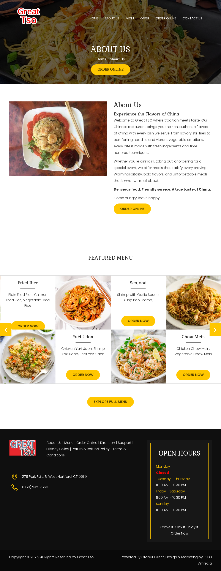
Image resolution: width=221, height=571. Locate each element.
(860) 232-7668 (35, 487)
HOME (94, 18)
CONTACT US (192, 18)
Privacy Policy (57, 448)
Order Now (179, 533)
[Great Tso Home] (34, 11)
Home (101, 59)
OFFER (144, 18)
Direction (107, 442)
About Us (54, 442)
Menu (69, 442)
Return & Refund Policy (91, 448)
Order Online (86, 442)
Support (124, 442)
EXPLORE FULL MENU (110, 401)
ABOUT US (112, 18)
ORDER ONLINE (166, 18)
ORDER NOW (27, 326)
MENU (130, 18)
